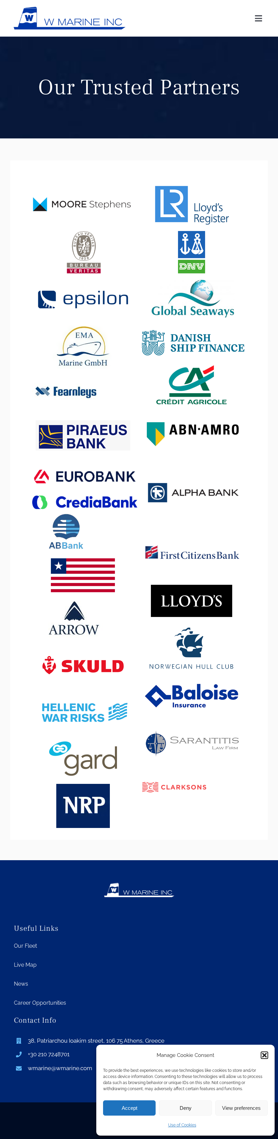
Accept (129, 1108)
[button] (264, 1055)
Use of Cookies (182, 1125)
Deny (186, 1108)
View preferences (241, 1108)
